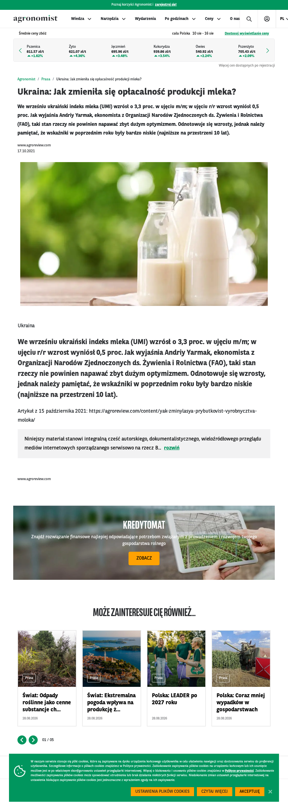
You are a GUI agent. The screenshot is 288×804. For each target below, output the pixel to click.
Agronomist (26, 79)
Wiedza (77, 19)
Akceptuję (250, 792)
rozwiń (171, 448)
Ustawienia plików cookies (162, 792)
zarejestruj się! (166, 4)
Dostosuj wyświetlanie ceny (247, 33)
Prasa (45, 79)
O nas (235, 19)
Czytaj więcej (214, 792)
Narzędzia (109, 19)
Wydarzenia (145, 19)
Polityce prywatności (239, 771)
